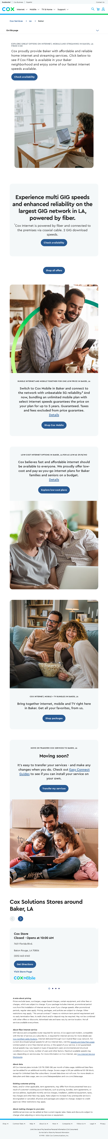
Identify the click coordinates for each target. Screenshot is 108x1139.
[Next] (20, 918)
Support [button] (61, 9)
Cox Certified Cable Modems (25, 1039)
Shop (4, 1124)
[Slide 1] (49, 988)
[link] (24, 76)
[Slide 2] (52, 988)
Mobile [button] (33, 9)
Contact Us (100, 2)
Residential (6, 2)
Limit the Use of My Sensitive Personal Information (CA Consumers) (54, 1129)
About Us (42, 1124)
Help (31, 1124)
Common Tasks (18, 1124)
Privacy (102, 1124)
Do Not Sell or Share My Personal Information (54, 1132)
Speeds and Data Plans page (82, 1042)
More (54, 1124)
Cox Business (18, 2)
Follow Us (80, 1124)
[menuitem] (22, 10)
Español (29, 2)
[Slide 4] (59, 988)
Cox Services (16, 21)
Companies (66, 1124)
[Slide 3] (55, 988)
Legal (92, 1124)
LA (30, 21)
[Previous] (12, 918)
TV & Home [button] (47, 9)
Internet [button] (20, 9)
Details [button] (54, 415)
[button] (92, 9)
